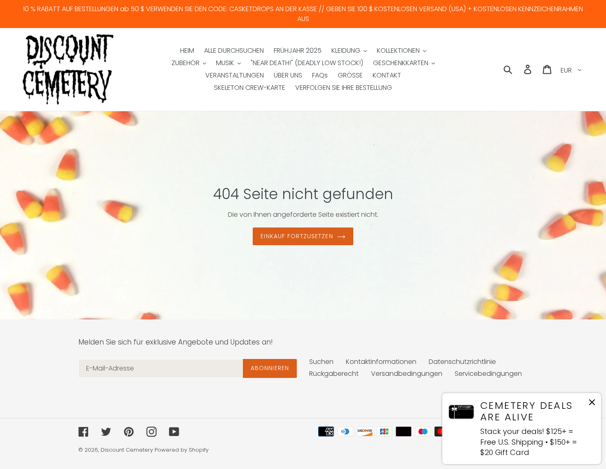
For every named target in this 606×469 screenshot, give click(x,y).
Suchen (321, 361)
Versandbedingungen (406, 373)
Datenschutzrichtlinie (462, 361)
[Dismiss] (592, 404)
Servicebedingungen (488, 373)
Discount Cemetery (127, 450)
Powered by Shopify (182, 450)
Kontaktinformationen (381, 361)
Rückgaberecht (334, 373)
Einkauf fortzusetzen (297, 236)
